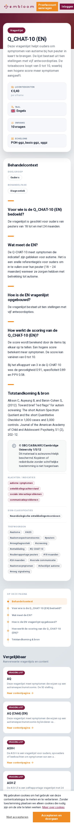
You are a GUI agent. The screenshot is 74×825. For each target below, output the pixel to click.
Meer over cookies (53, 807)
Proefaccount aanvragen (47, 6)
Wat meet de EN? (22, 615)
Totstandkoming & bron (26, 639)
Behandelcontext (22, 601)
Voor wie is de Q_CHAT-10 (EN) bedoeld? (37, 608)
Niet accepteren (17, 817)
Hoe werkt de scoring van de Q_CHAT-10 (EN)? (36, 630)
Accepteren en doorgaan (51, 817)
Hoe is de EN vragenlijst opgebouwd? (34, 621)
